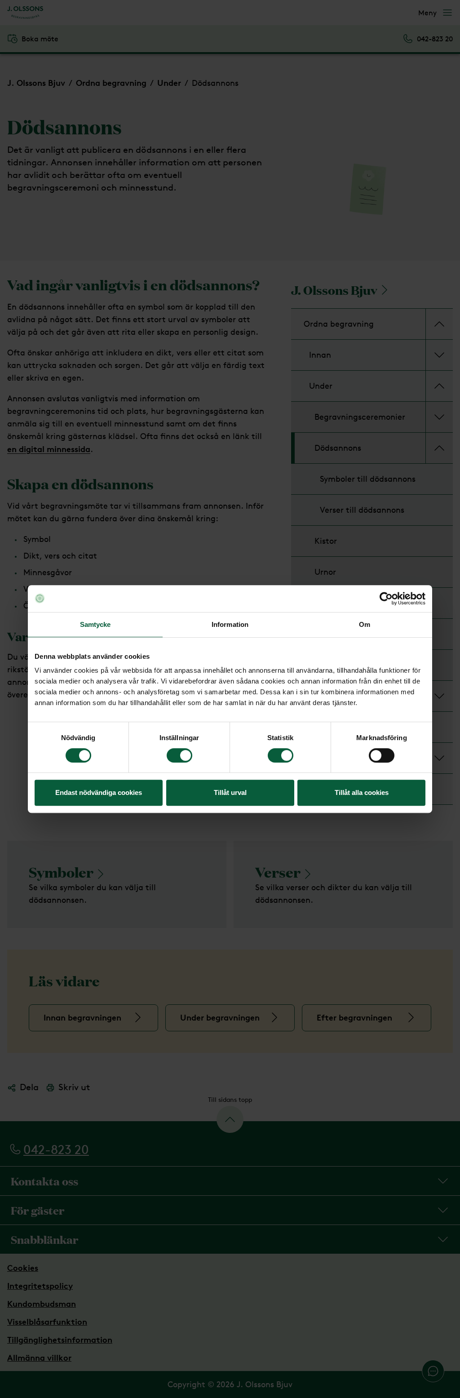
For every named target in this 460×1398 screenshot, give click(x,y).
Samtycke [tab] (95, 624)
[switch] (179, 755)
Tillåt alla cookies (362, 792)
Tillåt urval (230, 792)
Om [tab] (364, 624)
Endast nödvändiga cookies (98, 792)
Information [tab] (230, 624)
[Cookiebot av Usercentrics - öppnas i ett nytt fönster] (386, 598)
